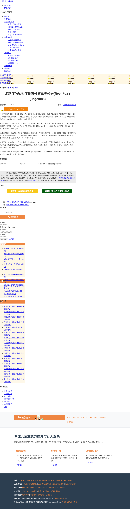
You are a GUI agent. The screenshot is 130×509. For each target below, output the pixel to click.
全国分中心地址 (60, 498)
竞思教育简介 (32, 180)
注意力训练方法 (14, 29)
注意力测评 (12, 32)
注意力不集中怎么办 (15, 27)
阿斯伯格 (103, 417)
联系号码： (4, 229)
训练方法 (84, 417)
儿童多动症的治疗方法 (16, 45)
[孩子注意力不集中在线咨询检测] (16, 111)
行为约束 (25, 495)
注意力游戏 (93, 417)
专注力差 (75, 417)
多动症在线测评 (5, 75)
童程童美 (7, 396)
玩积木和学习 (9, 296)
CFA (5, 407)
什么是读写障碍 (14, 55)
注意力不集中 (9, 22)
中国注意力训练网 (6, 1)
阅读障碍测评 (5, 80)
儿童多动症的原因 (14, 40)
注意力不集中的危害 (15, 35)
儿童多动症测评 (14, 48)
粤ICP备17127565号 (69, 502)
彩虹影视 (7, 401)
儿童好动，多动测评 (29, 491)
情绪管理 (41, 495)
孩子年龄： (4, 227)
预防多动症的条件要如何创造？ (17, 205)
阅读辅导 (7, 291)
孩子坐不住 (8, 286)
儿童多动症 (8, 37)
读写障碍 (7, 53)
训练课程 (7, 68)
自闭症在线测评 (5, 83)
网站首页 (7, 16)
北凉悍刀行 (8, 404)
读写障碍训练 (13, 60)
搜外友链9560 (9, 399)
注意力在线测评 (5, 78)
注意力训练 (8, 391)
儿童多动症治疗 (58, 484)
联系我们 (7, 71)
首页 (9, 88)
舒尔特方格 (17, 286)
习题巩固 (33, 495)
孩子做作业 (19, 296)
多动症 (15, 88)
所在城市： (4, 234)
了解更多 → (20, 465)
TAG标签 (7, 8)
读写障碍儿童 (11, 294)
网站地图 (7, 5)
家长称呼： (4, 222)
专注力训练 (8, 394)
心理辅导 (49, 495)
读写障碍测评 (13, 58)
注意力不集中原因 (14, 24)
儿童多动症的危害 (14, 50)
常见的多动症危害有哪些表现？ (17, 202)
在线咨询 (10, 239)
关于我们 (7, 19)
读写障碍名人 (13, 63)
